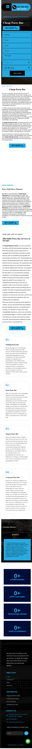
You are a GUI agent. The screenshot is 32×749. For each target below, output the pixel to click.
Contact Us (10, 680)
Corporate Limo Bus (13, 698)
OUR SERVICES (12, 692)
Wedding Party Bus (12, 704)
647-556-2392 (22, 7)
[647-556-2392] (14, 7)
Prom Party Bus (11, 701)
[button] (7, 6)
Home (8, 677)
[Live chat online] (27, 741)
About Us (9, 685)
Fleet (8, 682)
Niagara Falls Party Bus (13, 696)
